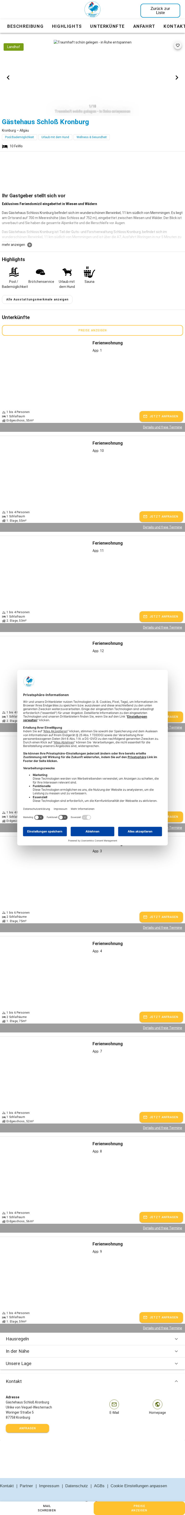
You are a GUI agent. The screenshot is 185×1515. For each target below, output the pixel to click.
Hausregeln (17, 1339)
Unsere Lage (18, 1363)
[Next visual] (176, 77)
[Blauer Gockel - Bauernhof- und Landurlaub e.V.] (92, 10)
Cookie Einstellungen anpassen (139, 1486)
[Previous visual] (8, 77)
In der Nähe (17, 1351)
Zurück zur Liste (160, 10)
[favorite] (178, 45)
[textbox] (92, 221)
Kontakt (14, 1381)
